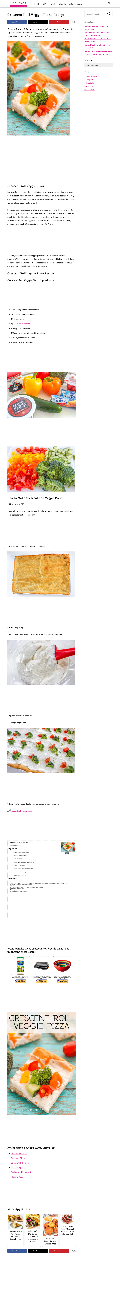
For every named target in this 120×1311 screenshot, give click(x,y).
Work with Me (89, 90)
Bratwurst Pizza (18, 1158)
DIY (44, 4)
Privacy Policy (89, 83)
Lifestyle (62, 4)
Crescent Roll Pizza (19, 1153)
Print (67, 853)
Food (36, 4)
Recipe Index (89, 86)
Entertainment (75, 4)
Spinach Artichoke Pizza (21, 1163)
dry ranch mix (24, 323)
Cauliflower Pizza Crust (21, 1172)
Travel (52, 4)
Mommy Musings (90, 76)
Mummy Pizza (17, 1177)
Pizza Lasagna (17, 1167)
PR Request (88, 80)
